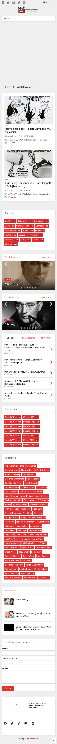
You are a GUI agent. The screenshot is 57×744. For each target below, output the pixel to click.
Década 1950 (11, 431)
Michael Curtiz (27, 547)
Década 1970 (11, 435)
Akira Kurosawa (12, 470)
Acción (8, 221)
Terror (23, 239)
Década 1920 (29, 422)
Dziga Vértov (36, 492)
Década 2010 (11, 445)
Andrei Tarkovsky (12, 474)
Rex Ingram (36, 552)
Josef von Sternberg (38, 535)
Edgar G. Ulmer (11, 496)
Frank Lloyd (37, 509)
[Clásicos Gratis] (28, 12)
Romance (9, 239)
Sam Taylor (26, 560)
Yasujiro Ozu (43, 578)
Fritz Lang (9, 324)
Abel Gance (31, 466)
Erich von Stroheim (13, 500)
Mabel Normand (12, 547)
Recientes (10, 590)
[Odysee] (13, 2)
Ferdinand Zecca (20, 504)
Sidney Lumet (11, 569)
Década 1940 (29, 426)
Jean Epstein (36, 526)
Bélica (7, 226)
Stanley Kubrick (40, 569)
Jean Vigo (22, 530)
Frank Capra (25, 509)
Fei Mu (8, 504)
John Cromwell (35, 530)
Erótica (38, 230)
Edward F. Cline (26, 496)
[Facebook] (3, 2)
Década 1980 (28, 435)
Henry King (9, 522)
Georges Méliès (12, 517)
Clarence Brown (28, 487)
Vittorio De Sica (27, 573)
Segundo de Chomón (14, 565)
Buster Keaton (32, 479)
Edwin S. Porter (41, 496)
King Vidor (9, 539)
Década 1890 (11, 417)
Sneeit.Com (33, 739)
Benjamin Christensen (14, 479)
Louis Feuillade (27, 543)
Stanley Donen (25, 569)
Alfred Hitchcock (42, 470)
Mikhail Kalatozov (43, 547)
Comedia (40, 226)
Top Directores (12, 297)
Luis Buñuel (41, 543)
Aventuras (38, 221)
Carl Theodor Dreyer (14, 483)
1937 (6, 125)
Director (7, 279)
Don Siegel (24, 492)
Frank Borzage (11, 509)
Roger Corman (42, 556)
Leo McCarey (37, 539)
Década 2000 (28, 440)
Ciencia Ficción (22, 226)
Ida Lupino (9, 526)
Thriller (36, 239)
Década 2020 (29, 445)
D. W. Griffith (42, 487)
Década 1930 (11, 426)
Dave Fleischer (11, 492)
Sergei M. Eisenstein (34, 565)
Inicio (16, 705)
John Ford (9, 535)
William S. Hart (12, 284)
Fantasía (9, 235)
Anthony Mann (28, 474)
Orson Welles (10, 552)
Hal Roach (41, 517)
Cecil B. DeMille (31, 483)
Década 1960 (29, 431)
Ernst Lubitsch (30, 500)
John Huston (21, 535)
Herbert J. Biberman (25, 522)
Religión (34, 235)
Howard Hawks (42, 522)
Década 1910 (11, 422)
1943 (6, 180)
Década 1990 (11, 440)
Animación (22, 221)
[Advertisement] (28, 51)
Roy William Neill (12, 560)
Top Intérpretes (12, 257)
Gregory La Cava (28, 517)
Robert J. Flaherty (12, 556)
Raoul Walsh (24, 552)
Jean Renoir (10, 530)
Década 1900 (28, 417)
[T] (24, 2)
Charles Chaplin (12, 487)
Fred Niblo (27, 513)
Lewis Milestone (12, 543)
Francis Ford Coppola (38, 504)
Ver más (11, 143)
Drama (25, 230)
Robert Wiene (28, 556)
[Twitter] (8, 2)
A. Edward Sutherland (14, 466)
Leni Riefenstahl (23, 539)
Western (8, 244)
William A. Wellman (13, 578)
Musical (22, 235)
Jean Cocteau (22, 526)
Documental (10, 230)
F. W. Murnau (43, 500)
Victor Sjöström (12, 573)
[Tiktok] (19, 2)
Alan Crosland (27, 470)
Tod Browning (22, 599)
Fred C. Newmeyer (13, 513)
